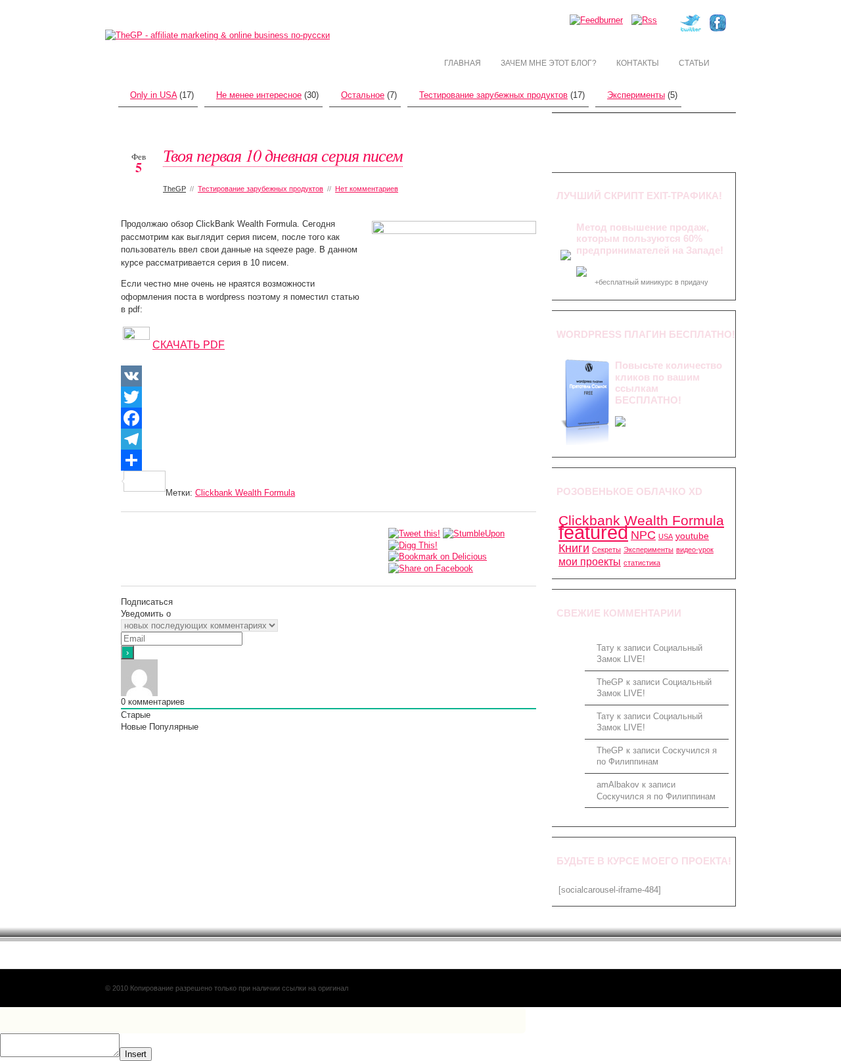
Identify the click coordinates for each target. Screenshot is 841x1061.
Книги (573, 548)
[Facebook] (328, 418)
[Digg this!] (413, 545)
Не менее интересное (259, 95)
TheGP (174, 189)
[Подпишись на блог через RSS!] (644, 20)
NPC (643, 535)
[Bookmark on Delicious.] (437, 556)
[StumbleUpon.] (474, 533)
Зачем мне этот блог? (549, 63)
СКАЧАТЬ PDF (188, 344)
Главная (462, 63)
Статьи (694, 63)
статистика (642, 563)
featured (593, 532)
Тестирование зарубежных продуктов (493, 95)
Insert (136, 1054)
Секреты (606, 550)
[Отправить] (328, 460)
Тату (605, 648)
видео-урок (695, 550)
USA (665, 536)
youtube (692, 535)
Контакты (637, 63)
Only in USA (153, 95)
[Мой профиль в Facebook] (718, 29)
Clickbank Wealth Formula (245, 493)
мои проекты (589, 561)
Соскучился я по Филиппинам (656, 796)
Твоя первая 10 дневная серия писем (283, 154)
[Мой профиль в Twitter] (690, 29)
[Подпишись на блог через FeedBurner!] (596, 20)
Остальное (362, 95)
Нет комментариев (366, 189)
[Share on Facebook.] (430, 568)
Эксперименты (636, 95)
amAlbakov (618, 785)
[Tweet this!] (414, 533)
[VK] (328, 376)
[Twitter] (328, 397)
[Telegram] (328, 439)
